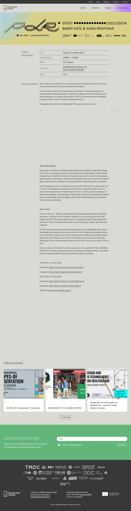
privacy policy (77, 445)
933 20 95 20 (35, 495)
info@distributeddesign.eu (40, 497)
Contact (124, 2)
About (91, 2)
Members (106, 2)
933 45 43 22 (45, 495)
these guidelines (86, 495)
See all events (65, 417)
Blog (98, 2)
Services (116, 2)
